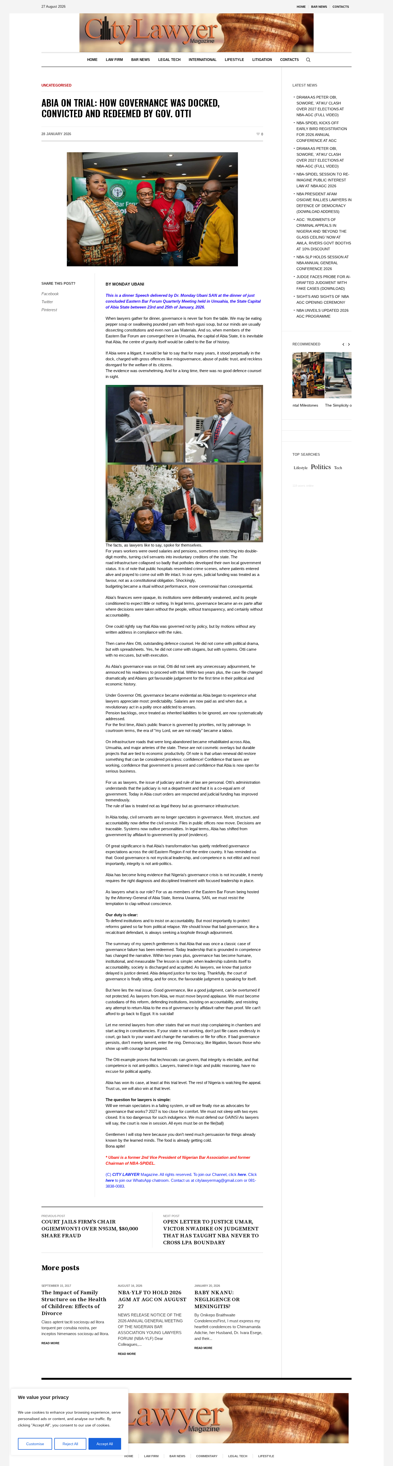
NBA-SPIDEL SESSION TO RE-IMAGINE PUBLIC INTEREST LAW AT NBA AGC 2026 (322, 180)
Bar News (177, 1456)
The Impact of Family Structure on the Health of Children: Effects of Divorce (73, 1303)
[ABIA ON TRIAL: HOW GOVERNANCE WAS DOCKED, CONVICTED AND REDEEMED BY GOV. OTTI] (152, 208)
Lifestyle (301, 473)
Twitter (47, 301)
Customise (35, 1444)
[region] (69, 1422)
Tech (338, 473)
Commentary (206, 1456)
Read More (50, 1343)
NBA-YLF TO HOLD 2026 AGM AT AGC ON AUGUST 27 (152, 1299)
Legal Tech (237, 1456)
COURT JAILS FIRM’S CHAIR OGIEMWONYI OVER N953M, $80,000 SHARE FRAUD (89, 1228)
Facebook (50, 293)
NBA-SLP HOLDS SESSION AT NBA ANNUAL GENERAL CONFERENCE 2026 (322, 263)
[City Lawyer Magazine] (196, 1418)
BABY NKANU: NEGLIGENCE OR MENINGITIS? (217, 1299)
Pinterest (49, 309)
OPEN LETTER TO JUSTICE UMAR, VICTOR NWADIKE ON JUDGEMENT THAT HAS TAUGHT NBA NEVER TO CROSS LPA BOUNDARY (211, 1232)
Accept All (105, 1444)
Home (128, 1456)
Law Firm (151, 1456)
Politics (321, 472)
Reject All (70, 1444)
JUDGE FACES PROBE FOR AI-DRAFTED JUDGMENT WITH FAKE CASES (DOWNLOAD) (323, 283)
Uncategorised (56, 85)
